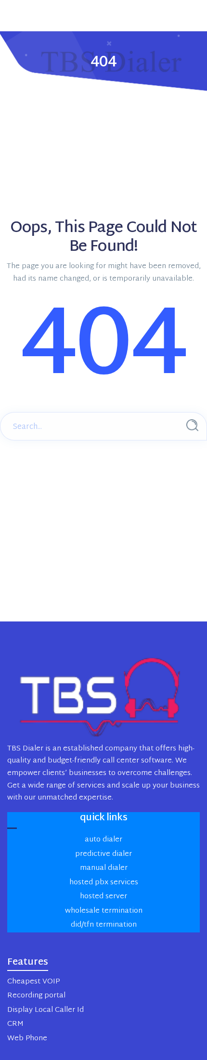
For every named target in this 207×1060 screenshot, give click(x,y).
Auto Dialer (103, 839)
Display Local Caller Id (45, 1010)
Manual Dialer (104, 868)
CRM (15, 1024)
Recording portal (36, 995)
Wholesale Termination (103, 911)
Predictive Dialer (103, 854)
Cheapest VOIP (33, 981)
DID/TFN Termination (104, 924)
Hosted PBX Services (103, 882)
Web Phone (27, 1038)
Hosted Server (103, 896)
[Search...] (192, 425)
